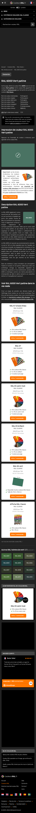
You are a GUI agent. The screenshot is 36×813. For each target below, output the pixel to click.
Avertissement (5, 807)
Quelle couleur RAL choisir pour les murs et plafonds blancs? (18, 765)
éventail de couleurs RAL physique (19, 297)
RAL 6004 (6, 563)
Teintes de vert (12, 90)
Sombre (13, 7)
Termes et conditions (24, 801)
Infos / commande (10, 197)
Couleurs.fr (11, 776)
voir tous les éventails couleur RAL (11, 541)
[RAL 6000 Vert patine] (18, 155)
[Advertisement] (18, 46)
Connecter (6, 74)
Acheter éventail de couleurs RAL (15, 586)
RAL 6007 (6, 570)
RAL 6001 (6, 556)
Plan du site (12, 801)
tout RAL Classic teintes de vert (24, 550)
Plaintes (11, 804)
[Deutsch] (11, 794)
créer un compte (15, 123)
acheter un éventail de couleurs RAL (23, 299)
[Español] (25, 794)
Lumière (23, 7)
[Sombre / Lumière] (18, 8)
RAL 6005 (18, 563)
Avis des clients (8, 653)
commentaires (17, 681)
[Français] (32, 3)
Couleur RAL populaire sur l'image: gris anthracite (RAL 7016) (17, 759)
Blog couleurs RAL (9, 751)
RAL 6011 (18, 577)
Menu (5, 11)
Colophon (4, 801)
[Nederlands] (2, 794)
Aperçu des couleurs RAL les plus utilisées (15, 754)
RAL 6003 (29, 556)
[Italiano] (20, 794)
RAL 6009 (29, 570)
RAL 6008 (18, 570)
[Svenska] (29, 794)
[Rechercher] (33, 24)
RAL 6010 (6, 577)
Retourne (4, 804)
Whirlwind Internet (15, 810)
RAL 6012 (29, 577)
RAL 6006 (29, 563)
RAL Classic (16, 15)
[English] (7, 794)
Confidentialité (21, 804)
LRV (2, 112)
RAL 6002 (18, 556)
